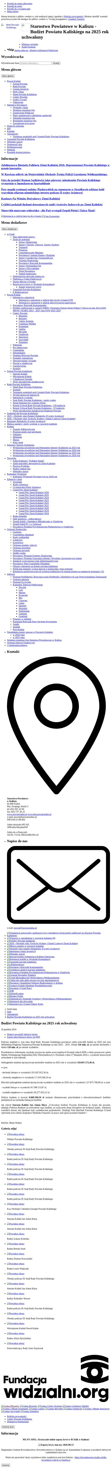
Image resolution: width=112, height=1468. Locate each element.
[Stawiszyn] (96, 1409)
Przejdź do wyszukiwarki (18, 9)
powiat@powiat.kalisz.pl (25, 928)
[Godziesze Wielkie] (75, 1406)
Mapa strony (13, 11)
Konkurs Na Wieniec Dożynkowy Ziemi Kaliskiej (30, 198)
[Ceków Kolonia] (50, 1406)
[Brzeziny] (28, 1406)
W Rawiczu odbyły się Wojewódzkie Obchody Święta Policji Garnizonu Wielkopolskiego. (54, 174)
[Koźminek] (14, 1409)
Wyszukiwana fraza (10, 63)
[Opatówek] (72, 1409)
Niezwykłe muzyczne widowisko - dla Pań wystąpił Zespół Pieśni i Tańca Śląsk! (48, 210)
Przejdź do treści (14, 6)
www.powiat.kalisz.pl (17, 814)
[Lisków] (37, 1409)
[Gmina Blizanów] (10, 1406)
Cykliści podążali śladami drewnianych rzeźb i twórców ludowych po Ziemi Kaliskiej (51, 204)
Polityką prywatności (73, 16)
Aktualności (12, 1014)
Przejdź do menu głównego (19, 3)
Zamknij (72, 19)
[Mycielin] (54, 1409)
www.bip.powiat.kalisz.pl (39, 814)
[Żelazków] (30, 1411)
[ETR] (21, 216)
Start (9, 1011)
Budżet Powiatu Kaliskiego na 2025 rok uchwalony (31, 1017)
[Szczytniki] (10, 1411)
